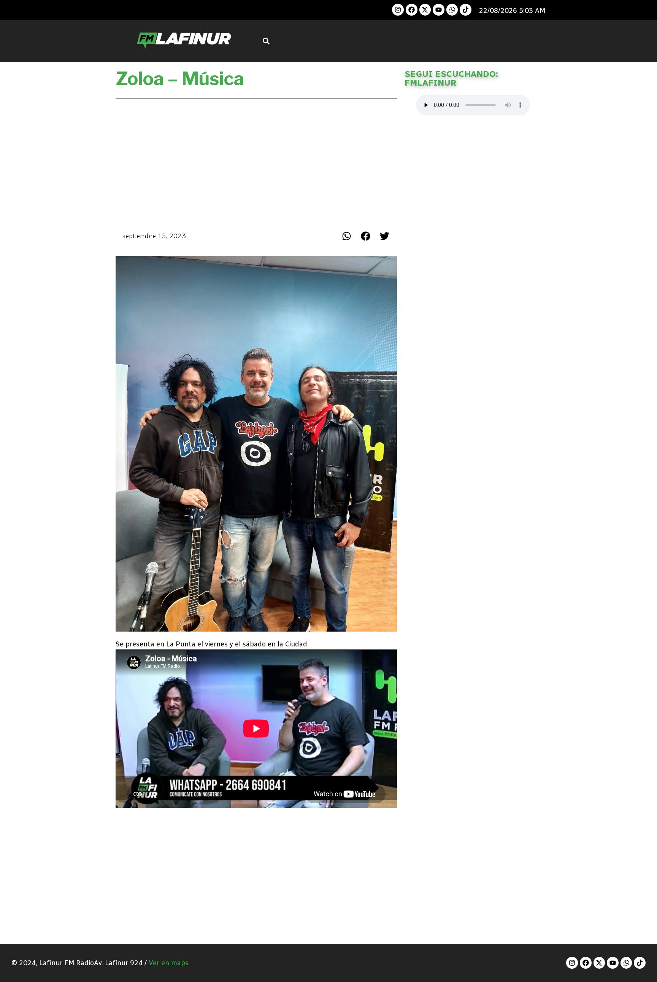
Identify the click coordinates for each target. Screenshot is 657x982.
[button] (266, 41)
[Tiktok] (465, 10)
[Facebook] (411, 10)
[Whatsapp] (452, 10)
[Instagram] (398, 10)
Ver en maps (169, 963)
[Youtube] (438, 10)
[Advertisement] (256, 163)
